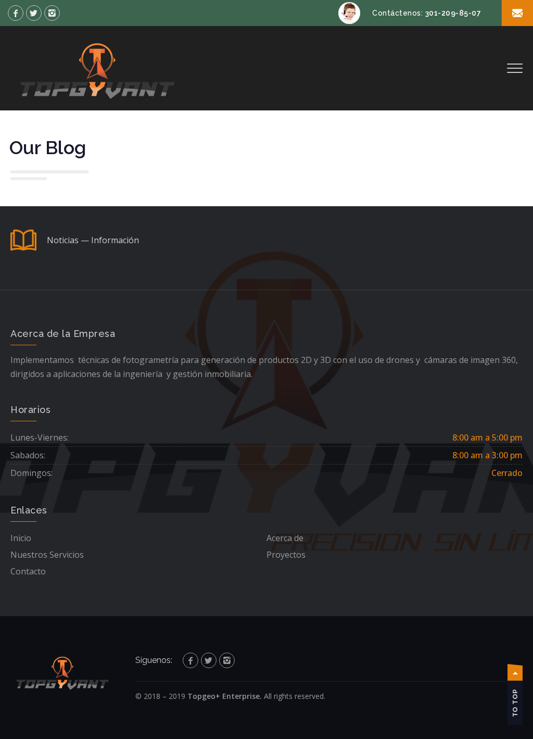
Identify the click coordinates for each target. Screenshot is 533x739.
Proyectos (286, 554)
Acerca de (284, 538)
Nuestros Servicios (47, 554)
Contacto (28, 571)
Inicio (20, 538)
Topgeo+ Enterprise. (224, 696)
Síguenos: (153, 660)
